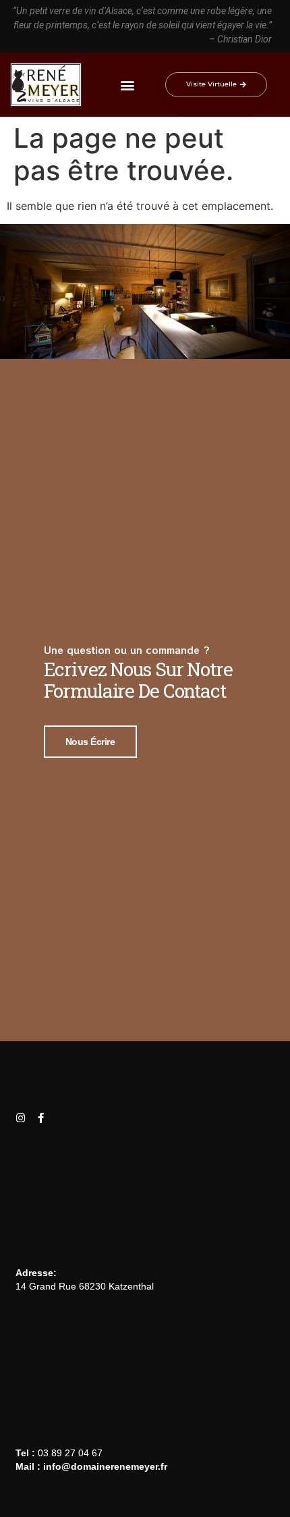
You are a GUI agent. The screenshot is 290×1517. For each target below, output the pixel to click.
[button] (127, 85)
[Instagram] (21, 1118)
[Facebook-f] (41, 1118)
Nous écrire (90, 741)
